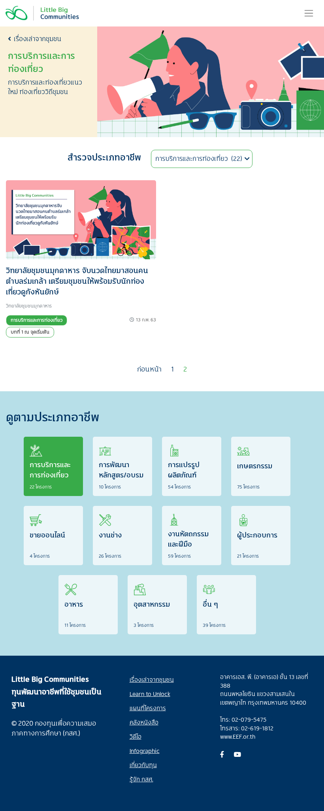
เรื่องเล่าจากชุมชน (37, 38)
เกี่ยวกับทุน (143, 764)
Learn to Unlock (150, 693)
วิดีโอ (135, 736)
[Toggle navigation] (308, 13)
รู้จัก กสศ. (141, 779)
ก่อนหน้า (149, 369)
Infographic (145, 750)
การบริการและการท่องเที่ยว (36, 320)
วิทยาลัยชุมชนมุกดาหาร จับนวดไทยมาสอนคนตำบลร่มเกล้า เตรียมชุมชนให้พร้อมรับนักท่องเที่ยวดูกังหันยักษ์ (77, 281)
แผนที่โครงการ (148, 707)
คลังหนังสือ (144, 722)
